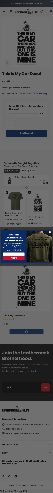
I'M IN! (14, 258)
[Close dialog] (50, 232)
